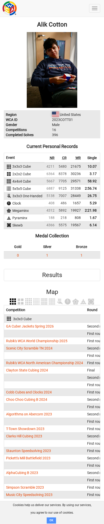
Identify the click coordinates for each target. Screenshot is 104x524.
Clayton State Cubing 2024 (27, 370)
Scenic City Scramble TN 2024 (29, 348)
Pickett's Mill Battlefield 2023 (28, 458)
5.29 (93, 203)
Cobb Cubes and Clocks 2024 (29, 392)
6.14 (93, 225)
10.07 (92, 166)
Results (52, 275)
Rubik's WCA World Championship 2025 (36, 341)
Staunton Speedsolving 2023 (28, 451)
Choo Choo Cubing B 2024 (26, 399)
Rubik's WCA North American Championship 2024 (44, 363)
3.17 (93, 174)
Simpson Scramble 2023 (25, 487)
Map (52, 291)
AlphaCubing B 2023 (22, 473)
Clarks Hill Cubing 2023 (24, 436)
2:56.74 (91, 188)
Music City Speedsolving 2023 (29, 495)
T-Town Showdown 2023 (25, 429)
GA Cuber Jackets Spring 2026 (30, 326)
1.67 (93, 218)
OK (51, 520)
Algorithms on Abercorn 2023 (29, 414)
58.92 (92, 181)
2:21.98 (91, 210)
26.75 (92, 196)
